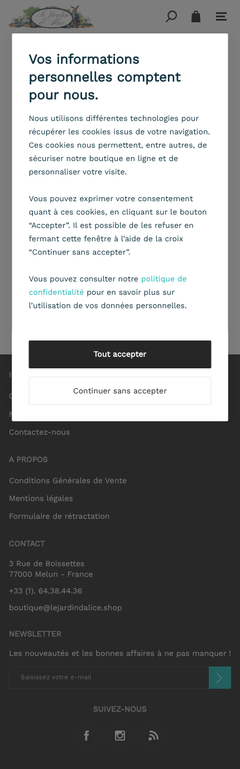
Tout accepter (120, 354)
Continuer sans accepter (120, 391)
